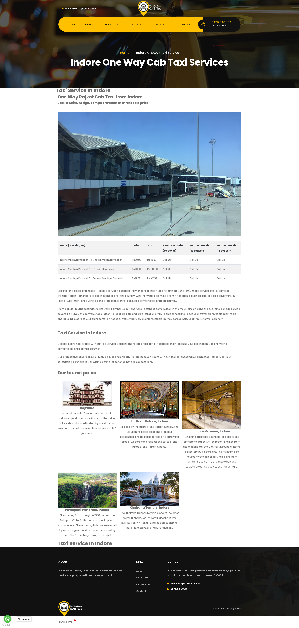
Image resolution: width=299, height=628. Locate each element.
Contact (186, 24)
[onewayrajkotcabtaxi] (149, 8)
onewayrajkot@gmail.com (80, 8)
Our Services (143, 584)
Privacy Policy (234, 608)
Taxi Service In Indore (85, 543)
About (90, 24)
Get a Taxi (142, 577)
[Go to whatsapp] (7, 619)
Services (111, 24)
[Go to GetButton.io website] (7, 625)
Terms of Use (217, 608)
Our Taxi (134, 24)
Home (72, 24)
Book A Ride (160, 24)
